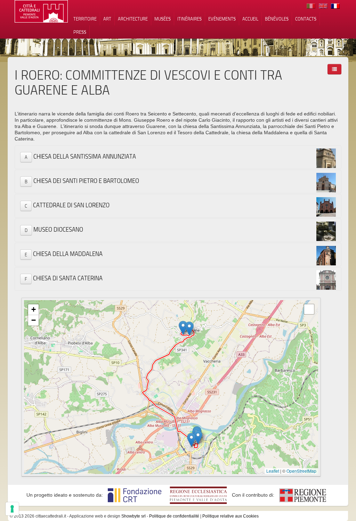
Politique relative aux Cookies (230, 516)
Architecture (133, 19)
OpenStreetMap (301, 471)
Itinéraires (189, 19)
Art (107, 19)
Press (79, 32)
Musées (162, 19)
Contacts (305, 19)
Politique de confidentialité (174, 516)
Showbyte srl (133, 516)
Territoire (85, 19)
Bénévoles (277, 19)
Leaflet (272, 471)
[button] (189, 328)
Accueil (250, 19)
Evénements (222, 19)
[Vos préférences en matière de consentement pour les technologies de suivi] (12, 508)
